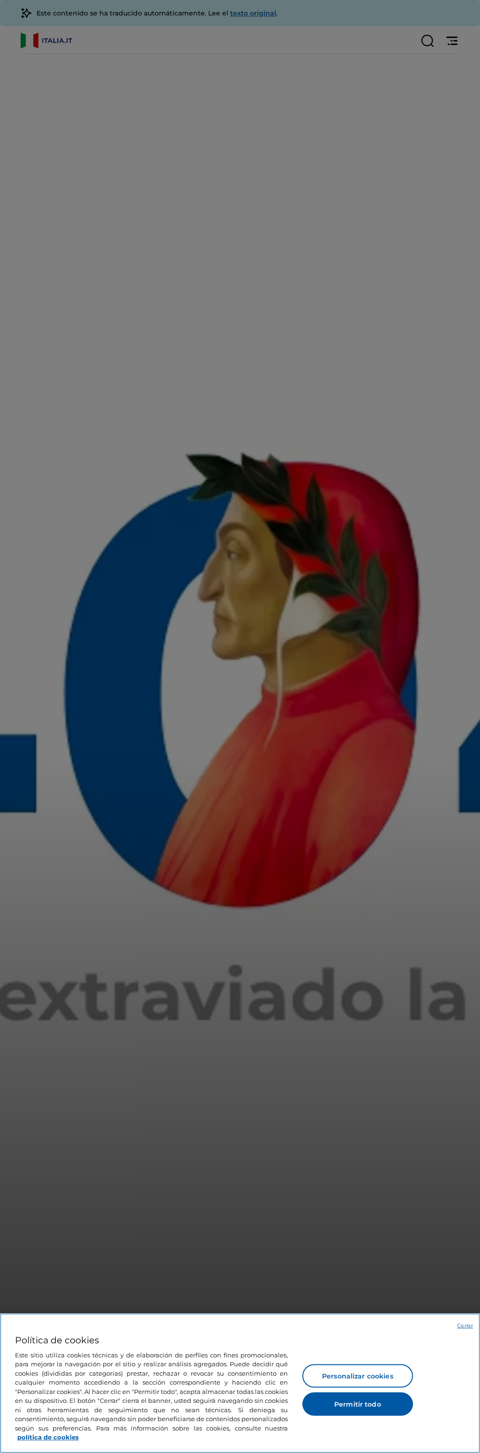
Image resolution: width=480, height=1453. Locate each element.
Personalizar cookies (357, 1376)
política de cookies (48, 1437)
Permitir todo (357, 1404)
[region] (240, 1383)
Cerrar (465, 1325)
